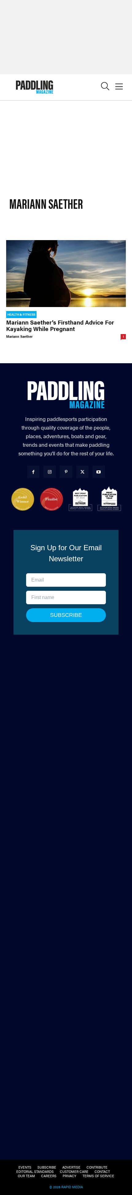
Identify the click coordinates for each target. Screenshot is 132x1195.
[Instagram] (50, 472)
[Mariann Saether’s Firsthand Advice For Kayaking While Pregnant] (66, 273)
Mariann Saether (19, 336)
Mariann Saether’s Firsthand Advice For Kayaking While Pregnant (60, 325)
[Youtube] (99, 472)
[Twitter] (82, 472)
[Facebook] (33, 472)
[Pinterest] (66, 472)
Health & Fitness (21, 314)
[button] (105, 87)
